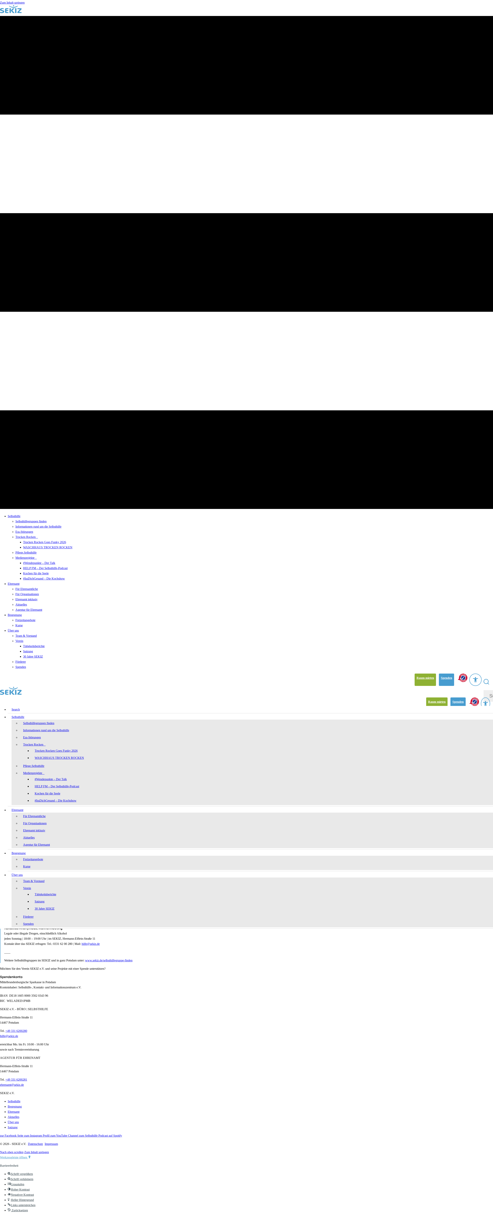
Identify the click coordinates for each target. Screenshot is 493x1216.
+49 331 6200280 (16, 1030)
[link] (425, 680)
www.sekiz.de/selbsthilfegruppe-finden (108, 960)
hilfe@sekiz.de (91, 943)
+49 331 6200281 (16, 1079)
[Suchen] (488, 681)
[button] (11, 1152)
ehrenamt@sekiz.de (12, 1084)
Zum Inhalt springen (12, 2)
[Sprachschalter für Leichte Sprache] (462, 678)
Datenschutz (35, 1144)
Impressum (51, 1144)
